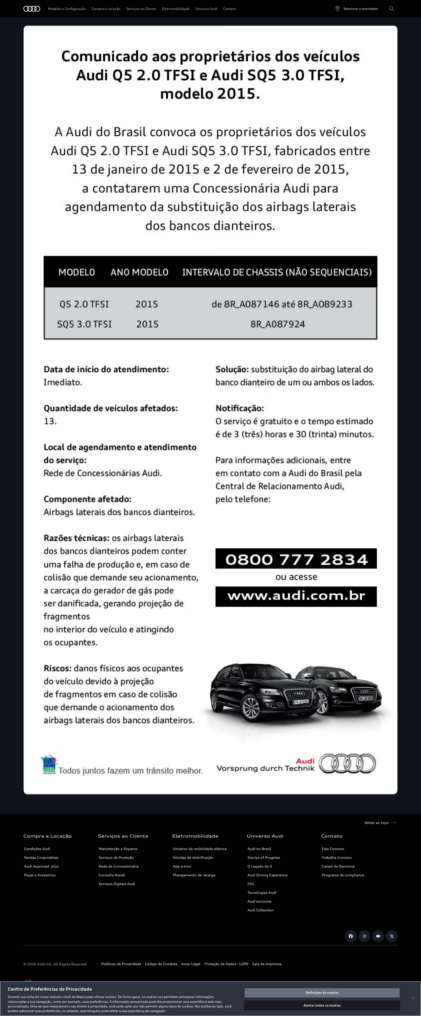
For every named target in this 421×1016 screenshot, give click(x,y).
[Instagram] (364, 936)
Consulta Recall (112, 875)
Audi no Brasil (259, 849)
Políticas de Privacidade (121, 964)
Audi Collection (261, 910)
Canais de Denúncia (338, 866)
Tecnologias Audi (262, 892)
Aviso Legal (191, 964)
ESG (251, 884)
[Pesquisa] (392, 9)
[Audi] (31, 9)
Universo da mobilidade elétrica (200, 849)
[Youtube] (378, 936)
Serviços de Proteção (116, 857)
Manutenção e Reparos (118, 849)
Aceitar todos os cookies (322, 1005)
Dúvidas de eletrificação (193, 857)
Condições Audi (37, 849)
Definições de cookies (322, 993)
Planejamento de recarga (194, 875)
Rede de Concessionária (119, 866)
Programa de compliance (343, 875)
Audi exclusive (259, 901)
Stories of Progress (264, 857)
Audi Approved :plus (41, 866)
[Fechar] (413, 998)
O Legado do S (260, 866)
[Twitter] (392, 936)
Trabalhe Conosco (337, 857)
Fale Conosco (333, 849)
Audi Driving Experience (267, 875)
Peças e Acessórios (40, 875)
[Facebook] (351, 936)
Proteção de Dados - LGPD (226, 964)
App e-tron (182, 866)
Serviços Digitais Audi (117, 884)
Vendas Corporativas (41, 857)
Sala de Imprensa (266, 964)
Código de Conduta (161, 964)
